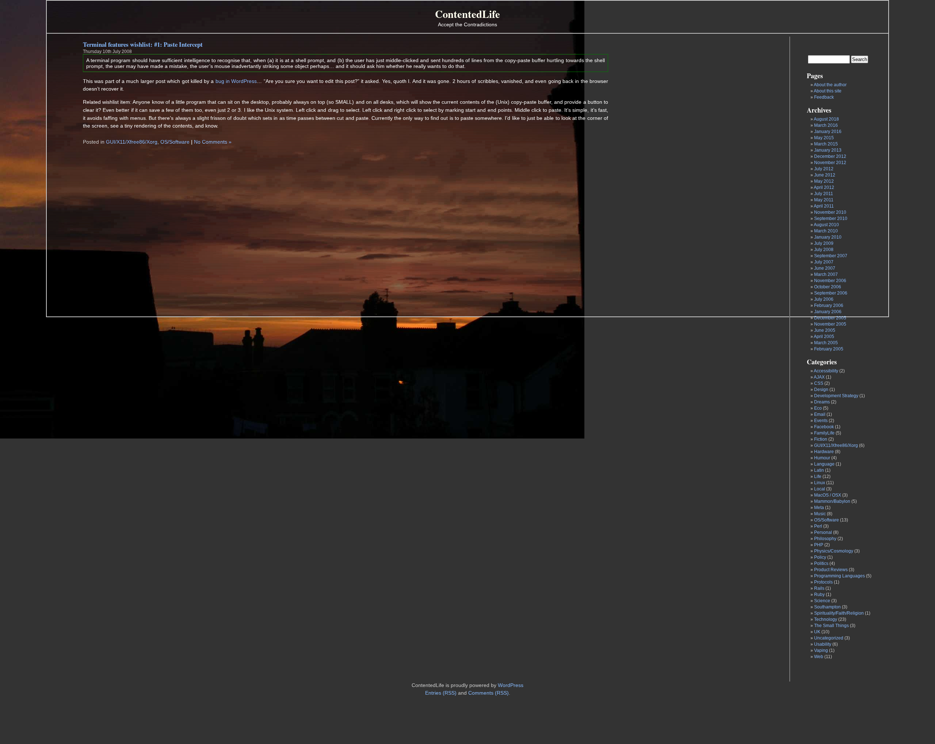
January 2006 (828, 311)
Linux (819, 482)
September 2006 (830, 293)
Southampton (827, 607)
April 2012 (824, 187)
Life (817, 476)
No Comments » (213, 142)
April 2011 (824, 206)
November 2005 (830, 324)
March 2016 (826, 125)
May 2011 (823, 199)
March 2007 (826, 274)
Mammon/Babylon (832, 501)
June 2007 (824, 268)
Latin (819, 470)
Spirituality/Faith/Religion (839, 613)
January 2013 (828, 150)
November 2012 (830, 162)
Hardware (824, 451)
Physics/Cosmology (833, 551)
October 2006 (827, 286)
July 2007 (823, 262)
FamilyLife (824, 433)
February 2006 (828, 305)
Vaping (821, 650)
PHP (818, 544)
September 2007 (830, 255)
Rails (819, 588)
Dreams (822, 402)
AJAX (819, 377)
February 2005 (828, 349)
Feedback (824, 97)
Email (819, 414)
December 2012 (830, 156)
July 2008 (823, 249)
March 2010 (826, 231)
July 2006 (823, 299)
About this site (828, 91)
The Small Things (831, 625)
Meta (819, 507)
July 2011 (823, 193)
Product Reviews (831, 569)
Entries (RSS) (441, 693)
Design (821, 389)
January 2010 (828, 237)
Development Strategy (836, 395)
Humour (822, 457)
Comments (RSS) (488, 693)
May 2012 (824, 181)
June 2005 (824, 330)
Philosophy (825, 538)
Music (820, 513)
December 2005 (830, 317)
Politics (821, 563)
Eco (818, 408)
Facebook (824, 426)
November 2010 (830, 212)
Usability (822, 644)
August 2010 (826, 224)
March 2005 (826, 342)
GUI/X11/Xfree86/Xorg (836, 445)
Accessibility (826, 370)
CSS (818, 383)
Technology (825, 619)
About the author (830, 84)
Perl (818, 526)
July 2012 (823, 168)
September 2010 (830, 218)
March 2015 (826, 144)
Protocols (823, 582)
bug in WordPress (236, 81)
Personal (823, 532)
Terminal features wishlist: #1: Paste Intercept (143, 44)
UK (817, 631)
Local (819, 488)
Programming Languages (839, 575)
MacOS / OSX (827, 495)
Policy (820, 557)
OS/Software (826, 520)
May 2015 (824, 137)
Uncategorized (828, 638)
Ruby (819, 594)
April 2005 (824, 336)
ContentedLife (467, 14)
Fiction (820, 439)
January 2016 (828, 131)
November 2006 (830, 280)
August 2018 (826, 119)
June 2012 (824, 175)
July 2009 (823, 243)
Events (821, 420)
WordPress (510, 685)
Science (822, 600)
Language (824, 464)
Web (818, 656)
